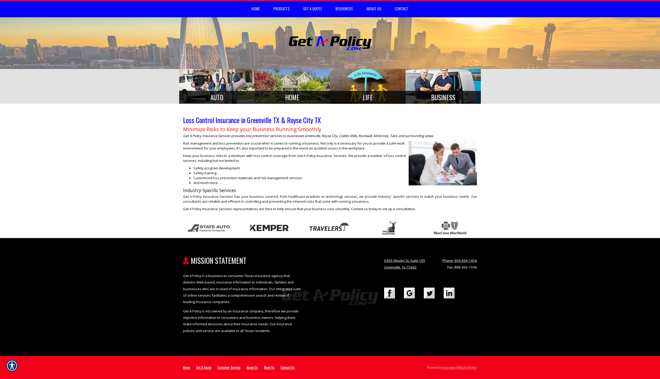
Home (186, 367)
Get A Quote (203, 367)
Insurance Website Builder (460, 367)
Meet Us (269, 367)
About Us (252, 367)
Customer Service (229, 367)
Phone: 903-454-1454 (459, 260)
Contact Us (287, 367)
